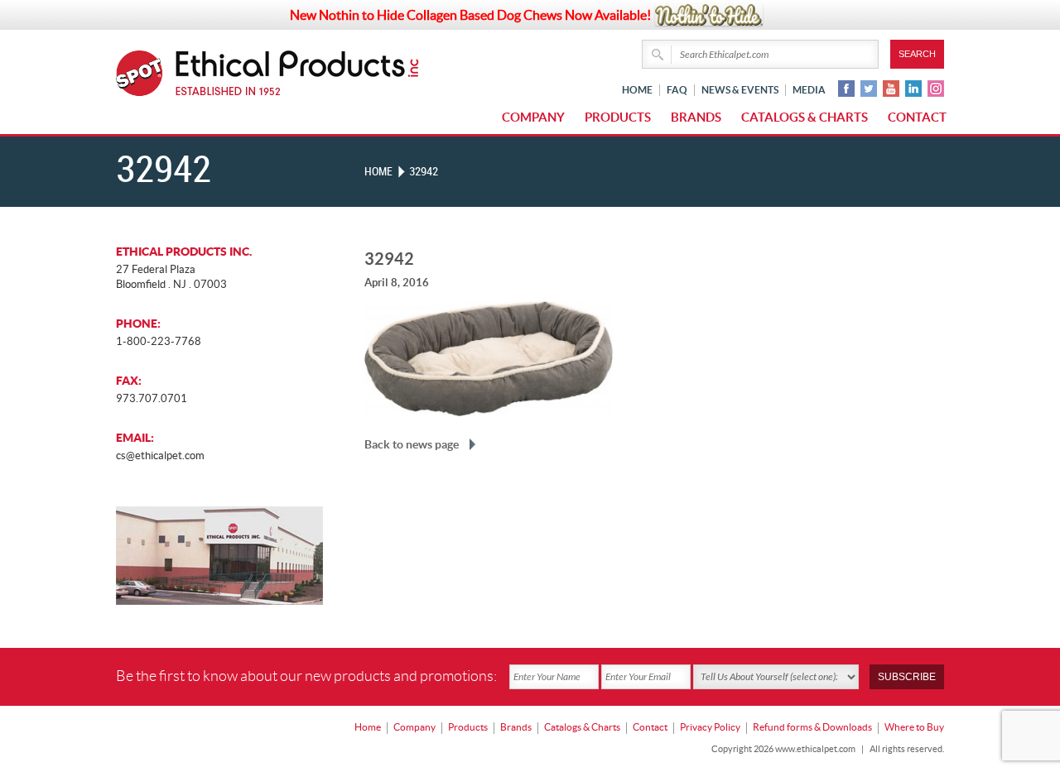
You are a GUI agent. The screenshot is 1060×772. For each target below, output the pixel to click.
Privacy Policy (710, 727)
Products (618, 117)
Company (533, 117)
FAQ (677, 89)
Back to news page (411, 444)
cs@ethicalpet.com (160, 455)
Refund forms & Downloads (812, 727)
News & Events (739, 89)
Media (809, 89)
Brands (696, 117)
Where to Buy (914, 727)
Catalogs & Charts (804, 117)
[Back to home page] (298, 73)
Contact (917, 117)
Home (637, 89)
